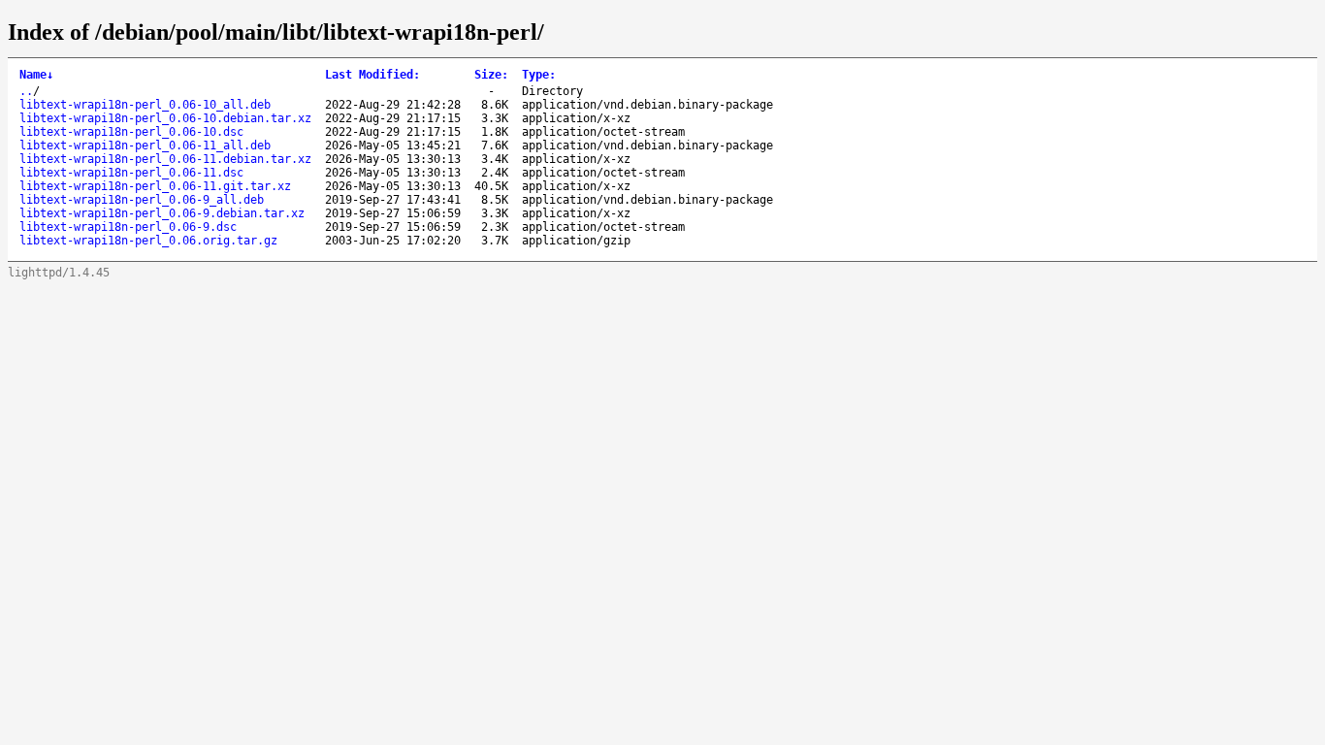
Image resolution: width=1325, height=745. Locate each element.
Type (539, 74)
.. (26, 91)
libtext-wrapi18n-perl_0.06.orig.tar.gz (148, 240)
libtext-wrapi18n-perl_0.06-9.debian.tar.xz (162, 213)
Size (491, 74)
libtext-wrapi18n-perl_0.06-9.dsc (128, 227)
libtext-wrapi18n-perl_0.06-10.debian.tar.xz (165, 118)
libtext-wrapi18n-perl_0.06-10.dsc (131, 132)
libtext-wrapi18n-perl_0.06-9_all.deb (141, 200)
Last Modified (372, 74)
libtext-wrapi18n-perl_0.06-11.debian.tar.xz (165, 159)
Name (36, 74)
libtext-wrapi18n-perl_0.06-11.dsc (131, 172)
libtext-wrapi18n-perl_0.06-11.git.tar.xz (155, 186)
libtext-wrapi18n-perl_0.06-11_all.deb (145, 145)
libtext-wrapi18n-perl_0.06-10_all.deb (145, 105)
